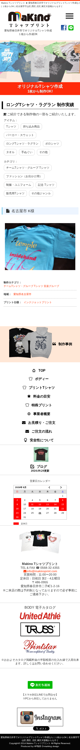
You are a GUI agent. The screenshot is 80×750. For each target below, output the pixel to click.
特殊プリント (42, 405)
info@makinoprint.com (42, 571)
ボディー (42, 379)
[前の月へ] (47, 487)
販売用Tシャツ (15, 193)
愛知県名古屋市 (22, 294)
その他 (43, 152)
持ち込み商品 (31, 126)
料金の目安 (41, 396)
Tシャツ (11, 126)
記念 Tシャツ (46, 184)
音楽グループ (51, 286)
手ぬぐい (26, 152)
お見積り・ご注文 (41, 422)
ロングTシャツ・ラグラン (22, 143)
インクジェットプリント (38, 302)
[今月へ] (55, 487)
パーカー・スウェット (20, 135)
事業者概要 (41, 414)
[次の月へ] (63, 487)
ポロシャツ (52, 143)
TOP (41, 370)
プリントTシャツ (42, 387)
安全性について (42, 440)
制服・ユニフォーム (18, 184)
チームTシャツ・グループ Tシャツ (27, 167)
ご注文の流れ (42, 431)
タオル (10, 152)
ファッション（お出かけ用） (24, 176)
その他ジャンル (41, 193)
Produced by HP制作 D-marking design (40, 746)
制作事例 (65, 344)
